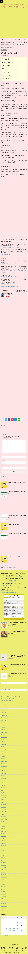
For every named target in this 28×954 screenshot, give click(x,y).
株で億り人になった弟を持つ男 (8, 283)
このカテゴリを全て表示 (14, 616)
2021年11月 (3, 792)
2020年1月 (3, 845)
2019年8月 (3, 857)
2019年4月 (3, 867)
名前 (3, 454)
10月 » (6, 935)
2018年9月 (3, 884)
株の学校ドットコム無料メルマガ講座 (10, 247)
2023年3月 (3, 754)
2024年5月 (3, 720)
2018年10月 (4, 882)
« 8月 (2, 935)
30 (3, 933)
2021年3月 (3, 812)
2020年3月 (3, 840)
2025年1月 (3, 713)
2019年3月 (3, 869)
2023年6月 (3, 746)
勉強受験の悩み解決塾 (7, 700)
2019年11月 (3, 850)
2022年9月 (3, 768)
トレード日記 (4, 425)
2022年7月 (3, 773)
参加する (22, 617)
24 (6, 930)
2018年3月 (3, 898)
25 (10, 930)
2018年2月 (3, 901)
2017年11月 (3, 908)
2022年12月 (4, 761)
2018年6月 (3, 891)
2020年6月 (3, 833)
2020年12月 (4, 819)
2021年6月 (3, 804)
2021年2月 (3, 814)
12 (14, 925)
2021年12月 (4, 790)
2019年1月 (3, 874)
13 (17, 925)
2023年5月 (3, 749)
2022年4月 (3, 780)
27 (17, 930)
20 (17, 928)
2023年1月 (3, 758)
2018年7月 (3, 889)
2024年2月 (3, 727)
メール (3, 460)
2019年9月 (3, 855)
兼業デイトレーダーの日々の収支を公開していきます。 (14, 950)
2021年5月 (3, 807)
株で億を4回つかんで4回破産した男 (9, 286)
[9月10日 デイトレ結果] (15, 419)
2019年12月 (4, 848)
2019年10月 (4, 853)
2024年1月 (3, 729)
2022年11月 (4, 763)
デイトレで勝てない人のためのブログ (10, 276)
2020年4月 (3, 838)
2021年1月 (3, 816)
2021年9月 (3, 797)
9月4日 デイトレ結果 (13, 524)
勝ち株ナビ (14, 581)
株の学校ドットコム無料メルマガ (14, 576)
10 (6, 925)
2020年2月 (3, 843)
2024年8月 (3, 717)
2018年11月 (3, 879)
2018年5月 (3, 894)
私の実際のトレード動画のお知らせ (9, 263)
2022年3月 (3, 783)
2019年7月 (3, 860)
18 (10, 928)
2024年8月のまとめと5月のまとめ (16, 664)
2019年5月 (3, 865)
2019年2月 (3, 872)
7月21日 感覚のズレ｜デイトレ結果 (17, 533)
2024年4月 (3, 722)
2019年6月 (3, 862)
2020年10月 (4, 824)
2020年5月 (3, 836)
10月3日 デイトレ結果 (14, 557)
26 (14, 930)
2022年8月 (3, 770)
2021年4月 (3, 809)
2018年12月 (4, 877)
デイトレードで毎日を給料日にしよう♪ (14, 7)
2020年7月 (3, 831)
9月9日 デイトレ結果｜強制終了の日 (13, 566)
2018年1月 (3, 903)
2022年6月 (3, 775)
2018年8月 (3, 886)
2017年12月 (4, 906)
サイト (3, 465)
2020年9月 (3, 826)
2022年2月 (3, 785)
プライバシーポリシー (16, 944)
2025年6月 (3, 710)
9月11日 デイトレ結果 (10, 567)
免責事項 (9, 944)
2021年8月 (3, 799)
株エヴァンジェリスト (6, 254)
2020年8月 (3, 828)
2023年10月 (4, 737)
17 (6, 928)
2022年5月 (3, 778)
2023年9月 (3, 739)
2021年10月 (4, 795)
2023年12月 (4, 732)
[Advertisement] (14, 23)
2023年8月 (3, 741)
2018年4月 (3, 896)
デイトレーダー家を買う (7, 698)
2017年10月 (4, 911)
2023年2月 (3, 756)
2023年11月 (4, 734)
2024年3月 (3, 725)
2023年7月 (3, 744)
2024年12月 (4, 715)
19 (14, 928)
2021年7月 (3, 802)
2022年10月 (4, 766)
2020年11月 (4, 821)
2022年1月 (3, 787)
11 (10, 925)
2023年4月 (3, 751)
